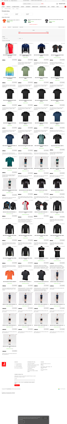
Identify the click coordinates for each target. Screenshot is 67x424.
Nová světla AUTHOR (44, 369)
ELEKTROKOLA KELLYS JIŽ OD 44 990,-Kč (46, 364)
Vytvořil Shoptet (62, 388)
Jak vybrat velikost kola (31, 367)
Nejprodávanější (15, 27)
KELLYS (21, 38)
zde (22, 419)
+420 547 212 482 (18, 365)
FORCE (5, 38)
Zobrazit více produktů (33, 24)
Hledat (42, 3)
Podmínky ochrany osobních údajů (36, 0)
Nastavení (22, 421)
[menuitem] (3, 7)
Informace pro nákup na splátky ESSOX (33, 371)
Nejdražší (9, 27)
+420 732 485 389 (19, 366)
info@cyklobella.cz (19, 363)
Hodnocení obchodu (31, 369)
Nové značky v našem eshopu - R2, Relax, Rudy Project (46, 367)
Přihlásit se (17, 385)
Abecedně (21, 27)
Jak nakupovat (30, 368)
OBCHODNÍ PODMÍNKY (26, 0)
